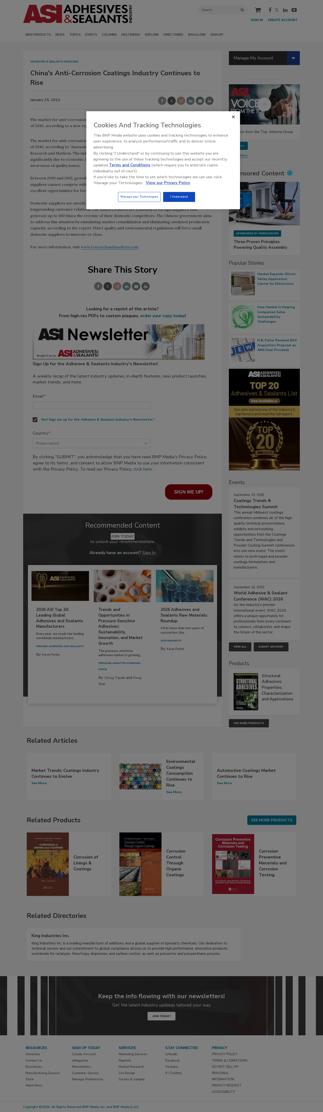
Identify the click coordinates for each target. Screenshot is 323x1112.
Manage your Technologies (139, 197)
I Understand (179, 197)
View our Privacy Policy (168, 183)
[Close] (233, 117)
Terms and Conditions (129, 165)
